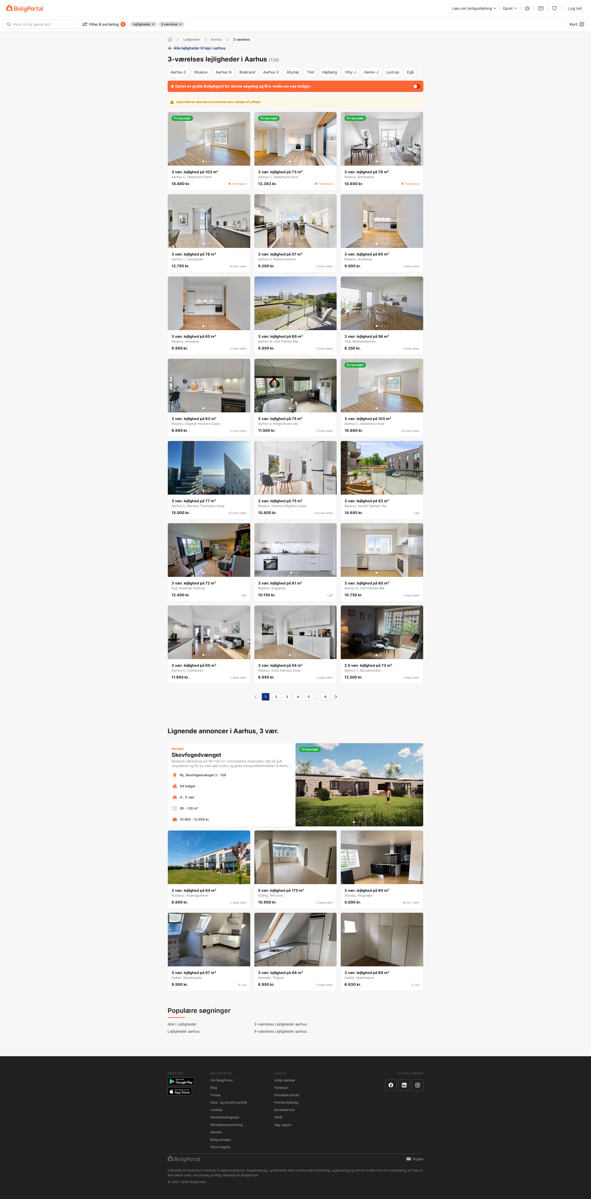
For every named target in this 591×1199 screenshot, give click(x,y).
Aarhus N (224, 72)
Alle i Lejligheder (182, 1024)
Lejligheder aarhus (183, 1031)
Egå (410, 72)
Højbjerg (329, 72)
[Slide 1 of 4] (291, 572)
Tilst (310, 72)
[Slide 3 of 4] (297, 572)
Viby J (350, 72)
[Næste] (336, 696)
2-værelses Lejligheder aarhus (280, 1024)
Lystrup (392, 72)
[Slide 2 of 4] (294, 572)
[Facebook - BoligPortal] (391, 1085)
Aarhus (216, 39)
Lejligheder (191, 39)
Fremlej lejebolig (286, 1102)
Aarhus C (179, 72)
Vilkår (278, 1117)
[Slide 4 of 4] (299, 572)
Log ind (575, 8)
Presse (215, 1095)
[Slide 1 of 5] (203, 161)
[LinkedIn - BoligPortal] (404, 1085)
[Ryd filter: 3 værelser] (180, 24)
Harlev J (371, 72)
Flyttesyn (281, 1087)
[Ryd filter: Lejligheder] (153, 24)
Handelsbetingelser (224, 1117)
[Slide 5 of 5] (214, 161)
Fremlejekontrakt (287, 1095)
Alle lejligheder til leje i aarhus (200, 48)
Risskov (201, 72)
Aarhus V (271, 72)
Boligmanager (220, 1139)
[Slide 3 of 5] (209, 161)
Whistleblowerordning (226, 1125)
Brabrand (247, 72)
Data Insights (220, 1147)
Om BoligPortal (221, 1080)
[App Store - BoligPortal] (180, 1091)
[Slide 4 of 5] (211, 161)
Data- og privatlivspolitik (228, 1102)
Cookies (216, 1110)
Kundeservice (284, 1110)
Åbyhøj (293, 72)
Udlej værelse (284, 1080)
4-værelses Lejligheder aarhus (280, 1031)
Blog (213, 1087)
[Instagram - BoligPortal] (417, 1085)
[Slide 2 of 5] (206, 161)
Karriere (216, 1132)
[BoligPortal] (24, 8)
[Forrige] (255, 696)
